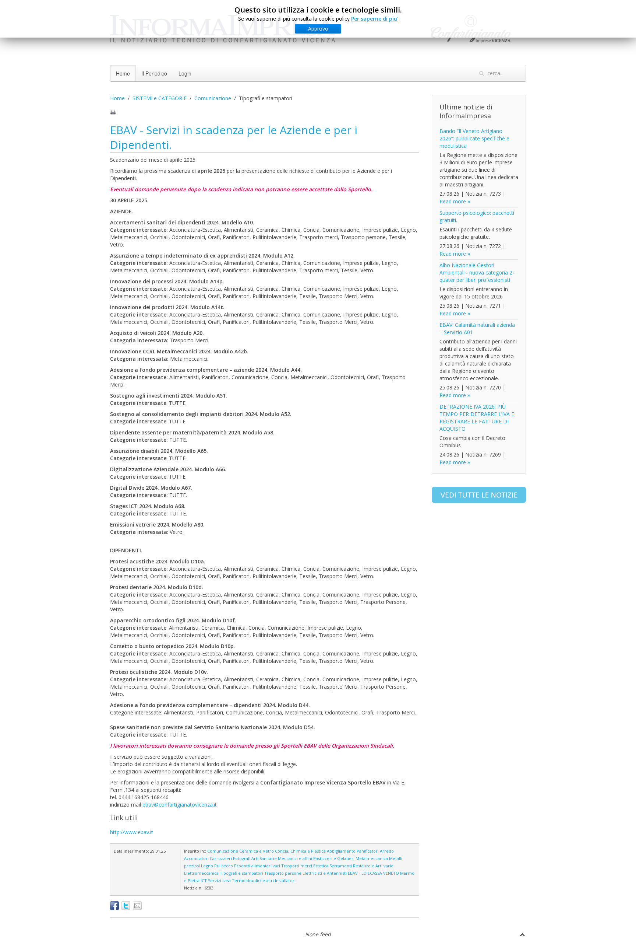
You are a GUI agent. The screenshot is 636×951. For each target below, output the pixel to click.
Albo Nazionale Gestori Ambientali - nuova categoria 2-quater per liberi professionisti (476, 272)
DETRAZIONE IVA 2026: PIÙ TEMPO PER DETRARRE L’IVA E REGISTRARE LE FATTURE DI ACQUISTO (476, 417)
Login (185, 73)
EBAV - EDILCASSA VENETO (373, 873)
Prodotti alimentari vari (257, 865)
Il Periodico (154, 73)
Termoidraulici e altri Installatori (264, 880)
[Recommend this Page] (137, 905)
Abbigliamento (341, 851)
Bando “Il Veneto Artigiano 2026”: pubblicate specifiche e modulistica (474, 138)
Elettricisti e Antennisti (325, 873)
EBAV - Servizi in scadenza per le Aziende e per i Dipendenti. (233, 137)
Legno (207, 865)
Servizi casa (219, 880)
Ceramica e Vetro (256, 851)
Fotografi (241, 858)
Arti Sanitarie (264, 858)
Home (123, 73)
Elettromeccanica (201, 873)
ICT (204, 880)
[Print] (113, 112)
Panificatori (368, 851)
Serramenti (340, 865)
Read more (452, 201)
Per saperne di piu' (374, 18)
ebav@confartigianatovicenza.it (179, 804)
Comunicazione (212, 98)
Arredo (387, 851)
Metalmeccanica (372, 858)
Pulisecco (223, 865)
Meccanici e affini (295, 858)
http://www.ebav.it (131, 832)
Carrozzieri (221, 858)
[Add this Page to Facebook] (114, 905)
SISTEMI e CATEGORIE (159, 98)
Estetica (320, 865)
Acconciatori (196, 858)
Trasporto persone (282, 873)
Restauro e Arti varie (373, 865)
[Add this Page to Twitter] (125, 905)
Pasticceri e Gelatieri (333, 858)
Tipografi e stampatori (241, 873)
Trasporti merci (296, 865)
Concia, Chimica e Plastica (300, 851)
